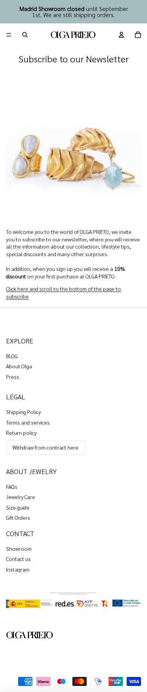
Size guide (17, 507)
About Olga (19, 366)
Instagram (17, 569)
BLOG (12, 355)
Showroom (19, 548)
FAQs (11, 486)
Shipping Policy (23, 411)
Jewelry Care (20, 496)
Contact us (18, 558)
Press (12, 376)
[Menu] (8, 34)
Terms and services (28, 422)
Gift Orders (18, 517)
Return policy (21, 432)
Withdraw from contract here (45, 447)
